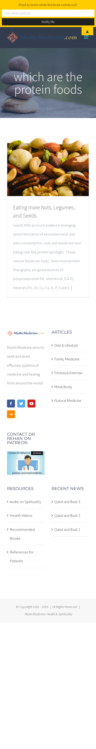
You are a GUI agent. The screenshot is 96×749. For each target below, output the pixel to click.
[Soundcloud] (11, 414)
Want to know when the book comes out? (48, 5)
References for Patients (22, 556)
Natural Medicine (67, 400)
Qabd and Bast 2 (67, 515)
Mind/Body (63, 386)
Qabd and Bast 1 (67, 529)
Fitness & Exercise (68, 372)
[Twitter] (21, 403)
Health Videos (21, 515)
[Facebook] (11, 403)
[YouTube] (31, 403)
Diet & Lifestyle (66, 345)
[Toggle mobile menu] (86, 37)
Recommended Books (22, 534)
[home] (26, 334)
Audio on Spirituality (25, 501)
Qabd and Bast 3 (67, 501)
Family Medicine (66, 359)
